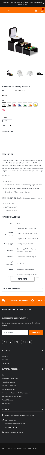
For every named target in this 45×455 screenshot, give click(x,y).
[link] (4, 342)
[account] (36, 10)
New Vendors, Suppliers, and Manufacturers (16, 393)
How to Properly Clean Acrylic (11, 396)
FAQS (4, 375)
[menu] (3, 10)
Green (25, 104)
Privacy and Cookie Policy (10, 378)
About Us (5, 356)
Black (9, 104)
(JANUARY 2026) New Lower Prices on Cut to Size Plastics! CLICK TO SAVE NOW (22, 4)
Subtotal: (5, 131)
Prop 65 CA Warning (8, 382)
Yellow (35, 104)
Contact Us (5, 363)
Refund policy (6, 403)
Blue (20, 104)
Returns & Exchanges (9, 386)
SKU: (3, 91)
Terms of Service (7, 400)
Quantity (5, 121)
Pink (4, 110)
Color (4, 100)
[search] (9, 10)
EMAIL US (23, 309)
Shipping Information (8, 389)
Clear (4, 104)
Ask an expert (11, 427)
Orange (30, 104)
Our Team (5, 360)
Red (14, 104)
